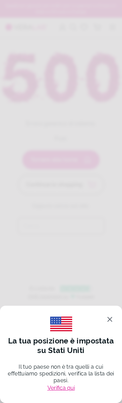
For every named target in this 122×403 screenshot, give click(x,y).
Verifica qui (61, 388)
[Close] (110, 319)
